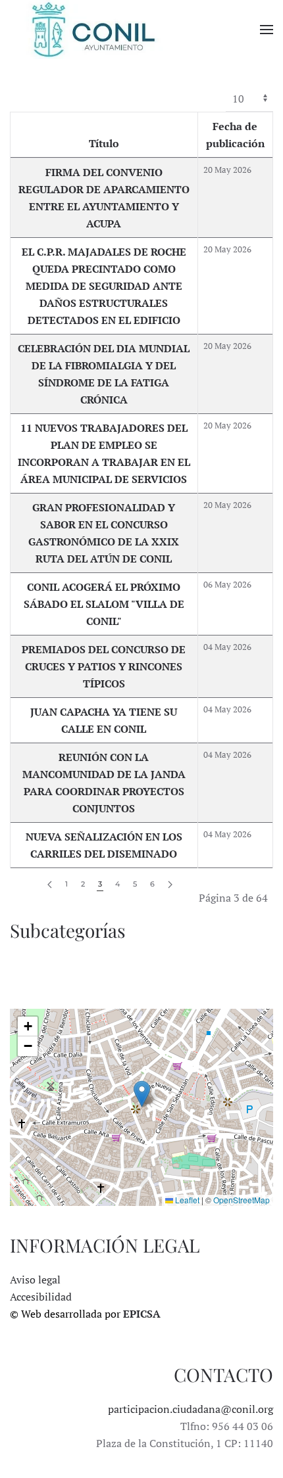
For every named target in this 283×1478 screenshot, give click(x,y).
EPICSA (142, 1313)
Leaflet (186, 1199)
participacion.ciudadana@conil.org (190, 1409)
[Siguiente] (170, 885)
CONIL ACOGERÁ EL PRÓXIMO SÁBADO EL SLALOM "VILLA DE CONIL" (104, 604)
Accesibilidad (41, 1296)
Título (104, 143)
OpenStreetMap (241, 1199)
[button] (266, 29)
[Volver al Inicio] (92, 29)
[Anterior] (49, 885)
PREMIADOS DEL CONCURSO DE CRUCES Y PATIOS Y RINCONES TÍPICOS (104, 666)
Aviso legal (35, 1279)
